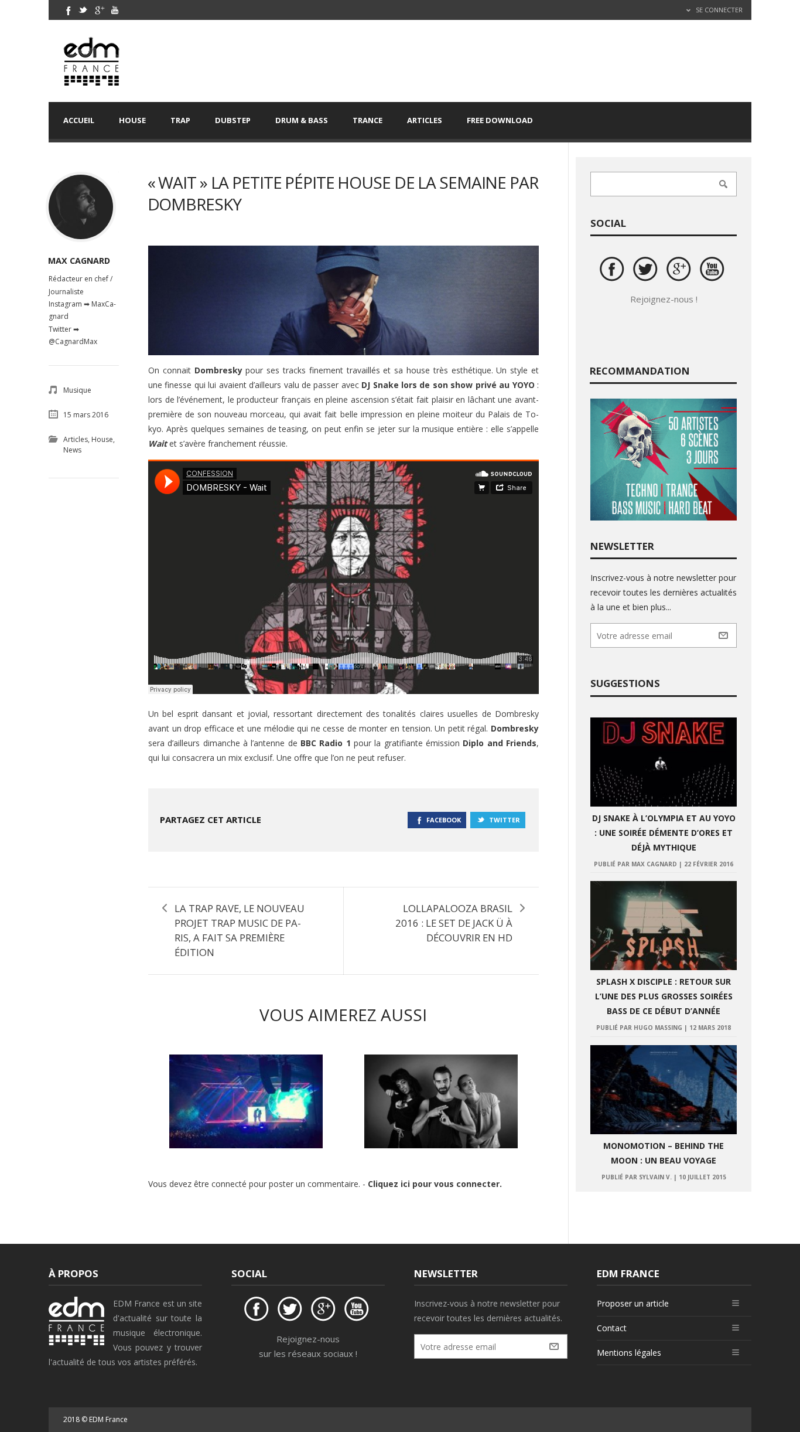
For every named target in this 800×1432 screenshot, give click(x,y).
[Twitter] (83, 10)
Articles (424, 120)
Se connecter (718, 9)
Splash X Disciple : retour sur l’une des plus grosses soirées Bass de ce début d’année (664, 996)
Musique (77, 390)
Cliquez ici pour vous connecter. (435, 1183)
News (72, 450)
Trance (367, 120)
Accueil (78, 120)
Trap (180, 120)
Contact (612, 1328)
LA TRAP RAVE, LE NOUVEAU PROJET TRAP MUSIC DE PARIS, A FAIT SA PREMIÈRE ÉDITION (240, 930)
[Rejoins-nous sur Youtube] (714, 271)
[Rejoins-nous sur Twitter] (647, 271)
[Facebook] (67, 10)
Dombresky (218, 370)
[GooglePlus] (99, 10)
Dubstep (233, 120)
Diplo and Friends (499, 743)
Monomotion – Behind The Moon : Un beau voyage (663, 1153)
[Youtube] (114, 10)
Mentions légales (629, 1352)
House (132, 120)
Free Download (500, 120)
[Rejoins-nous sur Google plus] (680, 271)
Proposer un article (633, 1303)
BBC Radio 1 (325, 743)
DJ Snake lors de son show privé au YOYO (447, 384)
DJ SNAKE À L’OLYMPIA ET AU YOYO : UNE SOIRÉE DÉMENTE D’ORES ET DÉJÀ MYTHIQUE (664, 832)
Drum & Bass (301, 120)
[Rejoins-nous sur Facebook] (614, 271)
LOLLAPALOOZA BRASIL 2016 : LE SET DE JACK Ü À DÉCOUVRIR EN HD (453, 923)
